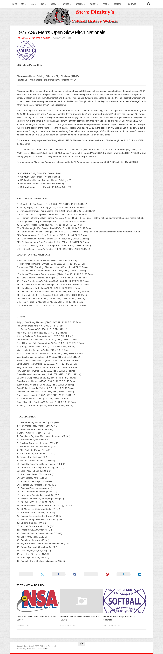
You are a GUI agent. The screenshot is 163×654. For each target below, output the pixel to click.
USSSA (53, 4)
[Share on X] (33, 574)
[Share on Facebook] (65, 574)
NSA (42, 4)
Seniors (117, 4)
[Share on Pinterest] (98, 574)
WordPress (31, 649)
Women (93, 4)
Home (14, 4)
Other (66, 4)
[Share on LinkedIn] (130, 574)
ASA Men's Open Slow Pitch (38, 38)
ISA (32, 4)
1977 (18, 38)
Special (79, 4)
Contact (132, 4)
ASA (22, 4)
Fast (105, 4)
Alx (46, 649)
